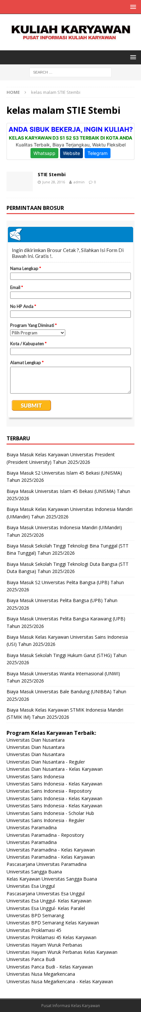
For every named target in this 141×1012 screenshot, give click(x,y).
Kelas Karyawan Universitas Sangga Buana (52, 879)
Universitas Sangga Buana (34, 872)
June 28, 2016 (53, 181)
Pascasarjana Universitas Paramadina (47, 864)
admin (79, 181)
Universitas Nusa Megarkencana (41, 974)
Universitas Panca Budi (31, 959)
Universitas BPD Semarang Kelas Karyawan (53, 922)
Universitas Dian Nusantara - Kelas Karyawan (55, 769)
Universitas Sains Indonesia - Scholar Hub (50, 813)
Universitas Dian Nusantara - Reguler (46, 762)
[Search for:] (70, 72)
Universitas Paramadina (32, 827)
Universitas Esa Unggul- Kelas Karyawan (49, 901)
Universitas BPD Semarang (35, 915)
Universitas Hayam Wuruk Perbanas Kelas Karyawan (62, 952)
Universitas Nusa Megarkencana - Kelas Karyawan (60, 981)
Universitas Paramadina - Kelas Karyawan (51, 850)
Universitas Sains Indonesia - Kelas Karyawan (54, 784)
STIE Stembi (52, 174)
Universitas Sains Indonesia (35, 776)
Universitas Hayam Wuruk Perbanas (44, 945)
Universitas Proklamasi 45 (34, 930)
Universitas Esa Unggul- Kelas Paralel (46, 908)
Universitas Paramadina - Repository (45, 835)
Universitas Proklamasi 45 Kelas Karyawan (51, 937)
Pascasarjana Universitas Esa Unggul (46, 893)
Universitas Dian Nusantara (36, 740)
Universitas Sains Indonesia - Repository (49, 791)
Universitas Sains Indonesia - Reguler (46, 820)
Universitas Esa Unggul (31, 886)
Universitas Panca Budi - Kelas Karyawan (50, 967)
